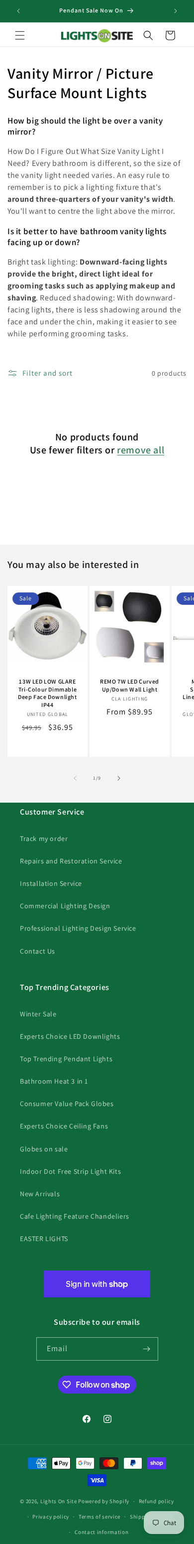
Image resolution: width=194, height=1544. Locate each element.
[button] (20, 35)
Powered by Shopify (103, 1501)
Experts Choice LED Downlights (70, 1036)
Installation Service (51, 883)
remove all (140, 449)
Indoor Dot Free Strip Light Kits (70, 1171)
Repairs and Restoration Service (71, 860)
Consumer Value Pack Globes (67, 1103)
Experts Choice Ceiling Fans (64, 1126)
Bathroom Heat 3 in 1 (54, 1081)
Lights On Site (58, 1501)
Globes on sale (44, 1148)
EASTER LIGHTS (44, 1238)
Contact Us (37, 951)
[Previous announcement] (18, 11)
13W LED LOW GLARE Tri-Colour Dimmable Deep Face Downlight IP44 (47, 693)
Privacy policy (50, 1516)
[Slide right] (119, 778)
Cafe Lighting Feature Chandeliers (74, 1216)
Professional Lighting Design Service (78, 928)
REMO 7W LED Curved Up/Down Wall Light (129, 685)
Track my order (44, 838)
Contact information (101, 1532)
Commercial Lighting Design (65, 905)
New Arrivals (40, 1193)
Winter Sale (38, 1013)
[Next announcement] (176, 11)
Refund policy (156, 1501)
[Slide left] (75, 778)
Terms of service (99, 1516)
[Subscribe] (147, 1349)
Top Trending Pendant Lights (66, 1058)
